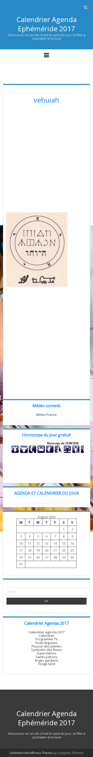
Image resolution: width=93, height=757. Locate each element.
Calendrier (47, 635)
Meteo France (46, 414)
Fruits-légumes (46, 643)
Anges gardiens (46, 660)
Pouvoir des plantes (46, 646)
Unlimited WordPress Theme (30, 753)
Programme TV (46, 639)
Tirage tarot (46, 664)
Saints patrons (46, 657)
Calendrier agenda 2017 (46, 632)
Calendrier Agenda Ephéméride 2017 (46, 24)
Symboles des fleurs (46, 649)
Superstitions (46, 653)
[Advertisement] (46, 159)
